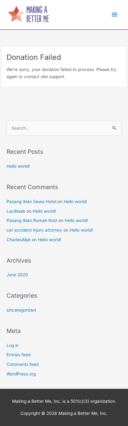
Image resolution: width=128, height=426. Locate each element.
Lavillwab (16, 211)
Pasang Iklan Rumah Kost (32, 220)
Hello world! (18, 166)
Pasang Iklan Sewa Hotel (31, 201)
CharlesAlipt (18, 239)
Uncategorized (21, 310)
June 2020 (17, 274)
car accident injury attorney (34, 230)
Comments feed (23, 364)
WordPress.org (21, 373)
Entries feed (18, 354)
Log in (13, 345)
